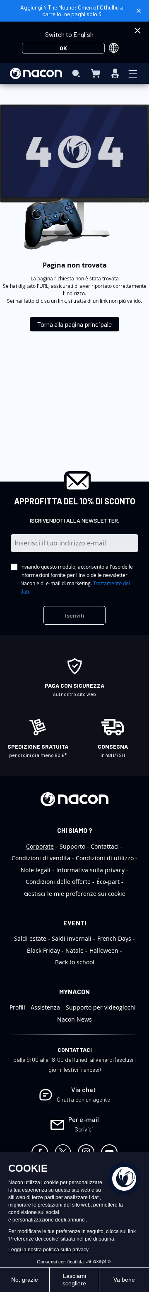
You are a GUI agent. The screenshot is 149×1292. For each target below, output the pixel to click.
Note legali (35, 870)
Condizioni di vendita (41, 858)
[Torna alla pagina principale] (74, 317)
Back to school (74, 962)
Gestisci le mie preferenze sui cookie (74, 894)
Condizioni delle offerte (58, 882)
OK (63, 47)
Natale (74, 950)
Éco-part (108, 882)
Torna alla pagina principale (74, 324)
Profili (17, 1007)
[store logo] (36, 73)
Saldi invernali (71, 938)
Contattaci (105, 846)
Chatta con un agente (83, 1099)
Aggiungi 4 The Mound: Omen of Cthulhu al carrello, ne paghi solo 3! (72, 10)
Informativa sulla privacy (90, 870)
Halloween (103, 950)
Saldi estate (30, 938)
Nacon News (74, 1019)
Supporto (72, 846)
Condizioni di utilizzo (105, 858)
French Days (114, 938)
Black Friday (43, 950)
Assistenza (45, 1007)
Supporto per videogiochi (101, 1007)
